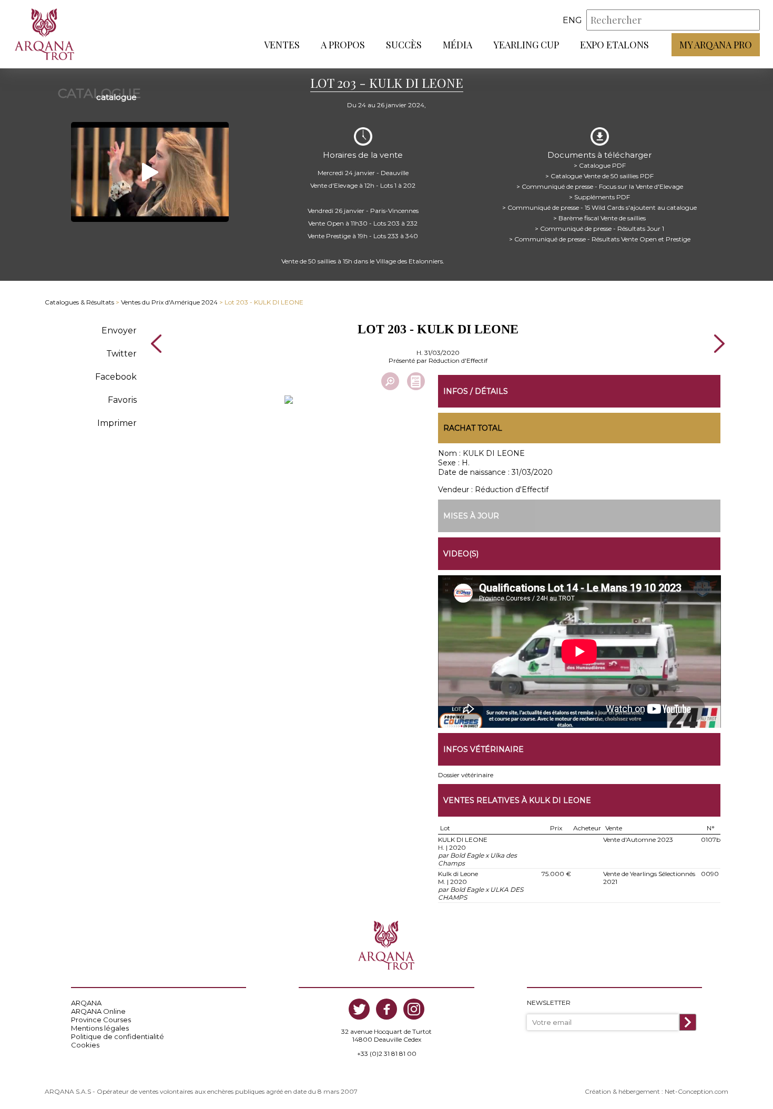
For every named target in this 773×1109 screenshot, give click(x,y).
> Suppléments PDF (599, 197)
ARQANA (86, 1003)
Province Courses (101, 1019)
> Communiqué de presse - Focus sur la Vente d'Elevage (599, 186)
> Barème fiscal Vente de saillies (599, 218)
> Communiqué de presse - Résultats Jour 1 (599, 228)
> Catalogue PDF (600, 165)
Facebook (116, 377)
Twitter (121, 354)
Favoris (122, 400)
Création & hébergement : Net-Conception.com (656, 1091)
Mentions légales (100, 1028)
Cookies (85, 1045)
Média (457, 44)
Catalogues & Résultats (79, 302)
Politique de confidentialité (117, 1036)
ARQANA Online (98, 1011)
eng (572, 20)
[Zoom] (390, 381)
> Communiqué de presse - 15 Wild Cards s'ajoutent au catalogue (599, 207)
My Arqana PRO (715, 44)
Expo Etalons (614, 44)
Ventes (282, 44)
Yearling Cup (526, 44)
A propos (343, 44)
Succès (404, 44)
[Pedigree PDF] (416, 381)
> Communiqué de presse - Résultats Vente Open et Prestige (599, 239)
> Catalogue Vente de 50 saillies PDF (599, 176)
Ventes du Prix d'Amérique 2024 (169, 302)
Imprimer (117, 423)
